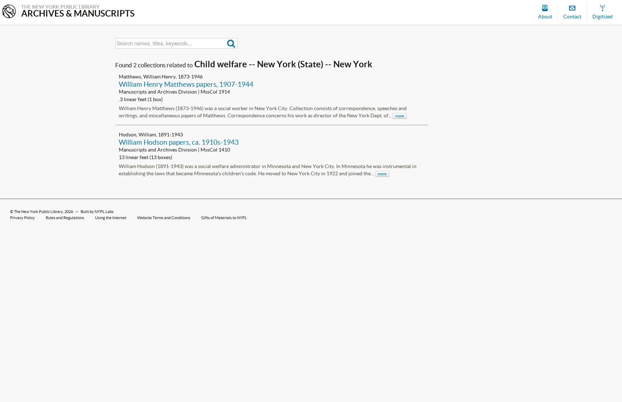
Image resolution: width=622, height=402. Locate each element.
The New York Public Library (38, 211)
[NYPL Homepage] (9, 12)
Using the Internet (110, 218)
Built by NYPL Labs (97, 211)
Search (231, 43)
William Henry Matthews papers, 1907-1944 (186, 84)
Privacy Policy (22, 218)
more (399, 116)
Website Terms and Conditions (163, 218)
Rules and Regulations (65, 218)
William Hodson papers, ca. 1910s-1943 (179, 142)
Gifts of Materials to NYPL (224, 218)
